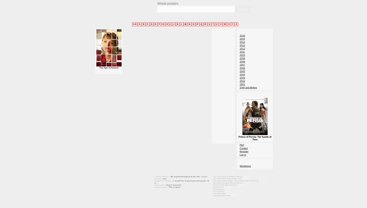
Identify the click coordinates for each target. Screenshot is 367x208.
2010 (242, 55)
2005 (242, 71)
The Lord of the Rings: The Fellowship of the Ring (236, 181)
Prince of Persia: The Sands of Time (255, 138)
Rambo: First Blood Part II (225, 185)
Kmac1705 (160, 185)
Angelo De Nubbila (163, 181)
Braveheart (218, 187)
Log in (243, 155)
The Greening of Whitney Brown (228, 177)
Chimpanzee (219, 189)
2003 (242, 78)
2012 (242, 48)
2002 (242, 81)
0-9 (134, 24)
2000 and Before (248, 87)
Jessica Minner (162, 177)
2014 (242, 42)
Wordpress (245, 166)
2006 (242, 68)
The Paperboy (219, 193)
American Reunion (221, 195)
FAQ (242, 145)
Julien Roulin (161, 187)
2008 (242, 61)
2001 (242, 84)
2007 (242, 65)
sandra (158, 179)
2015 (242, 39)
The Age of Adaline (109, 67)
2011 (242, 52)
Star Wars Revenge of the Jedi (227, 179)
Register (244, 151)
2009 (242, 58)
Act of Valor (218, 191)
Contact (244, 148)
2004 (242, 74)
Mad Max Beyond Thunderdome (227, 183)
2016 (242, 35)
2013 (242, 45)
